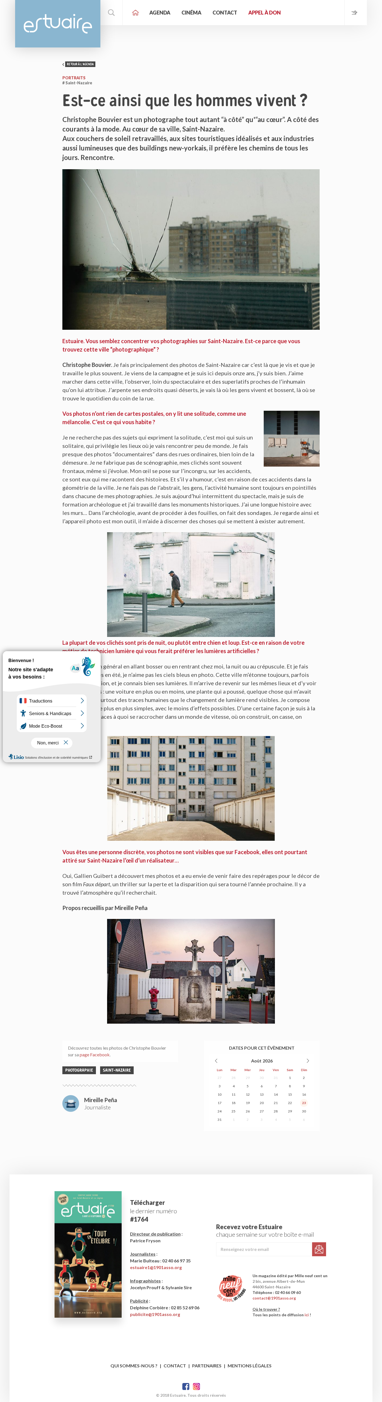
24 (219, 1111)
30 (262, 1078)
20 (262, 1103)
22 (290, 1103)
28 (233, 1078)
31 (276, 1078)
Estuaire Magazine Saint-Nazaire (57, 23)
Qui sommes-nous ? (133, 1365)
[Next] (307, 1060)
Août (256, 1060)
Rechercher (111, 12)
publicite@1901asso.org (155, 1314)
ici (307, 1314)
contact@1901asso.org (274, 1298)
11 (233, 1094)
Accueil (135, 12)
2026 (268, 1060)
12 (248, 1094)
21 (276, 1103)
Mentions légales (250, 1365)
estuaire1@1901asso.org (156, 1267)
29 (248, 1078)
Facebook (185, 1386)
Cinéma (191, 12)
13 (262, 1094)
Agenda (159, 12)
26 (248, 1111)
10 (219, 1094)
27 (219, 1078)
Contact (225, 12)
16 (304, 1094)
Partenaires (206, 1365)
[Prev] (216, 1060)
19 (248, 1103)
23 (304, 1103)
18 (233, 1103)
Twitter (196, 1386)
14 (276, 1094)
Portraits (74, 77)
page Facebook (95, 1054)
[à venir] (355, 12)
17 (219, 1103)
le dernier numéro (153, 1211)
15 (290, 1094)
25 (233, 1111)
